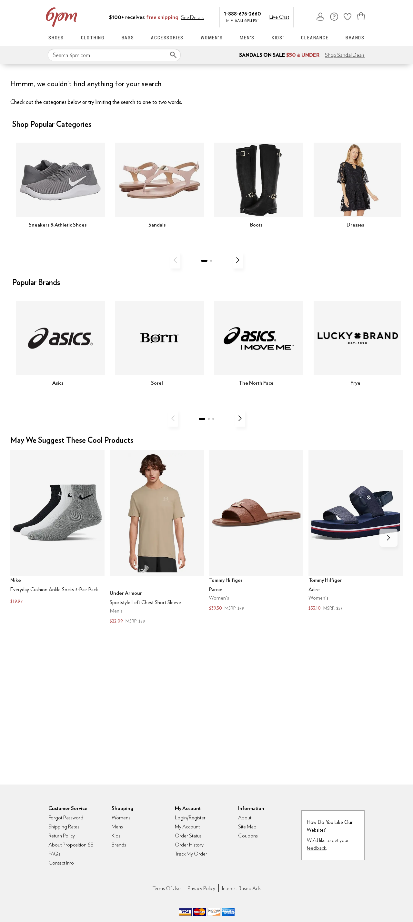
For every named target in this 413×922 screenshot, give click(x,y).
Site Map (247, 827)
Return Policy (61, 836)
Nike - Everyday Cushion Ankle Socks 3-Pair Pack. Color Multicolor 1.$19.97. (57, 527)
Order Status (188, 836)
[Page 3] (213, 419)
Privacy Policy (201, 888)
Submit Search (173, 55)
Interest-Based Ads (241, 888)
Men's (247, 38)
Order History (189, 845)
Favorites (347, 16)
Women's (212, 38)
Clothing (93, 38)
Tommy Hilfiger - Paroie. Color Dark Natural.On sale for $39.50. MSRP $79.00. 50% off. (256, 531)
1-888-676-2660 (242, 13)
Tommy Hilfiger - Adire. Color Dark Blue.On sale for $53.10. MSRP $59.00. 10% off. (355, 531)
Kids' (278, 38)
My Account (320, 16)
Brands (355, 38)
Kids (116, 836)
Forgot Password (65, 818)
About (244, 818)
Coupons (248, 836)
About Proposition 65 (71, 845)
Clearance (314, 38)
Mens (117, 827)
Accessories (167, 38)
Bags (128, 38)
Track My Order (191, 854)
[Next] (238, 260)
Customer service (333, 16)
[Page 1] (204, 261)
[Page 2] (211, 261)
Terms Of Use (167, 888)
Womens (121, 818)
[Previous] (175, 260)
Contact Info (61, 863)
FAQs (54, 854)
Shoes (56, 38)
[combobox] (114, 55)
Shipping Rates (63, 827)
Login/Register (190, 818)
